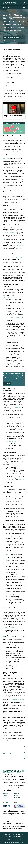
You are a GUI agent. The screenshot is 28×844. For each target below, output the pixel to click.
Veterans (5, 797)
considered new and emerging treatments (12, 680)
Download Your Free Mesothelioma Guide (14, 40)
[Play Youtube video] (14, 107)
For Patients (17, 795)
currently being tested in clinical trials (16, 221)
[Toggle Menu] (24, 7)
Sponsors (16, 800)
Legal (4, 800)
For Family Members (19, 797)
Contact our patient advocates (9, 730)
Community (5, 802)
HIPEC (19, 576)
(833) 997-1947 (8, 7)
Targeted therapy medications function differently (14, 257)
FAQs (15, 802)
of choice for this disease (8, 627)
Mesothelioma (6, 793)
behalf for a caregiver (16, 336)
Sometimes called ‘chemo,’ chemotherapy (12, 194)
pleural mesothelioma (15, 407)
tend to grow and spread (17, 245)
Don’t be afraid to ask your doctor (10, 297)
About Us (16, 793)
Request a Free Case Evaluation (11, 37)
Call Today (7, 383)
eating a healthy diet (16, 364)
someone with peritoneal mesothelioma (14, 536)
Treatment (5, 795)
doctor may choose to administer (13, 317)
